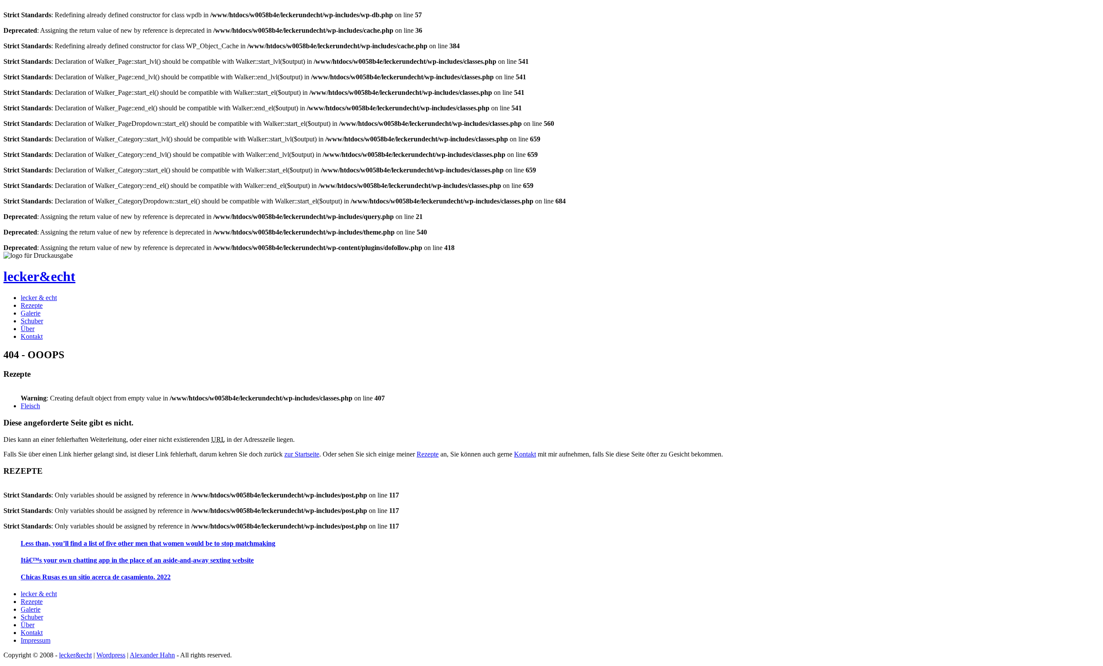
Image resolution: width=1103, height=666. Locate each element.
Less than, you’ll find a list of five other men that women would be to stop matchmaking (148, 543)
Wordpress (111, 655)
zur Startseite (301, 454)
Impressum (35, 640)
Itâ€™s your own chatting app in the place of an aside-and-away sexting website (137, 560)
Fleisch (30, 406)
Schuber (32, 321)
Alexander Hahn (152, 655)
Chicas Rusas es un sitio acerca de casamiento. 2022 (96, 577)
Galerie (31, 313)
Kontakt (32, 336)
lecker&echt (39, 276)
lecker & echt (39, 297)
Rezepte (32, 305)
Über (27, 328)
